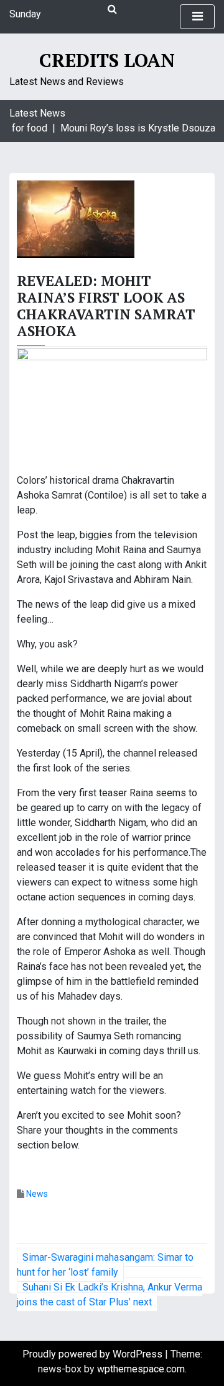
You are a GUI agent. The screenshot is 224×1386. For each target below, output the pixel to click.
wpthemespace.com (141, 1369)
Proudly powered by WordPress (93, 1354)
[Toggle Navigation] (197, 16)
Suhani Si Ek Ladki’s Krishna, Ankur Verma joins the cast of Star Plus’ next (109, 1294)
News (37, 1194)
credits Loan (107, 60)
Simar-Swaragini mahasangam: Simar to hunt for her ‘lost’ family (105, 1264)
